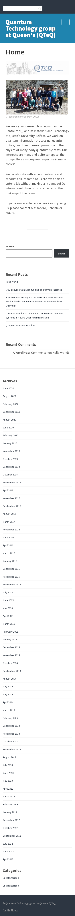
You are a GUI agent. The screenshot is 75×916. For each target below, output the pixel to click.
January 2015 (10, 639)
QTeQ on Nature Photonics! (20, 325)
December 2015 (11, 568)
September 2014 (12, 671)
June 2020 (8, 427)
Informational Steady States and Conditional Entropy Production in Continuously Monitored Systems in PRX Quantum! (35, 301)
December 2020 (11, 411)
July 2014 (8, 686)
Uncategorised (11, 877)
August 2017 (9, 513)
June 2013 (8, 773)
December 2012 (11, 820)
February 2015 (10, 631)
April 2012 (8, 859)
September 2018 (12, 482)
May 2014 (8, 694)
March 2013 (9, 796)
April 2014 (8, 702)
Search (10, 246)
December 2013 (11, 725)
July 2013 (8, 765)
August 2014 (9, 678)
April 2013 (8, 788)
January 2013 (10, 812)
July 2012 (8, 843)
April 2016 (8, 545)
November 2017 (11, 498)
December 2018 (11, 466)
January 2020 (10, 443)
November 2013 (11, 733)
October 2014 (10, 663)
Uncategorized (11, 885)
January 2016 (10, 561)
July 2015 (8, 592)
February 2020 (10, 435)
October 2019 (10, 459)
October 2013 (10, 741)
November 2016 (11, 529)
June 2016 (8, 537)
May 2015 (8, 608)
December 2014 (11, 647)
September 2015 (12, 584)
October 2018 (10, 474)
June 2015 (8, 600)
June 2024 (8, 388)
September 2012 (12, 835)
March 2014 (9, 710)
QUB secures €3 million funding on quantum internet (34, 289)
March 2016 (9, 553)
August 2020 (9, 419)
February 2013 (10, 804)
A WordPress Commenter (30, 352)
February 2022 (10, 404)
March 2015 (9, 623)
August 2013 (9, 757)
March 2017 (9, 521)
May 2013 (8, 780)
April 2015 (8, 616)
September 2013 (12, 749)
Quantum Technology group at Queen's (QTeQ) (30, 28)
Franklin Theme (10, 910)
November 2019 (11, 451)
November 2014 (11, 655)
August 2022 (9, 396)
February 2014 (10, 718)
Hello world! (12, 281)
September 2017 (12, 506)
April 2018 (8, 490)
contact (25, 208)
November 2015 (11, 576)
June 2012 (8, 851)
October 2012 (10, 828)
